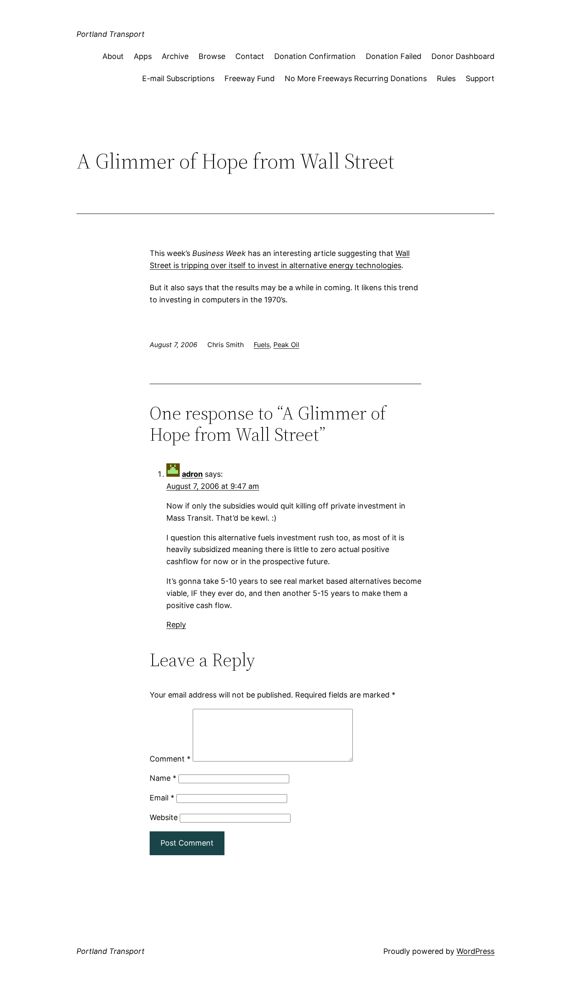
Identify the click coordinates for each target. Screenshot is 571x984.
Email (162, 797)
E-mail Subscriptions (178, 78)
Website (164, 817)
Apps (143, 56)
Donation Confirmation (315, 56)
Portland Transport (110, 34)
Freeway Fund (249, 78)
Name (163, 778)
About (113, 56)
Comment (170, 758)
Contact (249, 56)
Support (480, 78)
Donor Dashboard (463, 56)
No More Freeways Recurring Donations (356, 78)
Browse (212, 56)
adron (192, 474)
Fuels (262, 344)
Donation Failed (393, 56)
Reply (176, 624)
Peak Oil (286, 344)
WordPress (475, 951)
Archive (175, 56)
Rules (446, 78)
